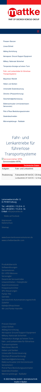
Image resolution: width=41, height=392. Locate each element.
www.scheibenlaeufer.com (13, 240)
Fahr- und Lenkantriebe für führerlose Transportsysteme (16, 72)
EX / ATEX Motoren (10, 273)
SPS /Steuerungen (9, 291)
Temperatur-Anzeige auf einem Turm (16, 66)
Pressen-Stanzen (9, 41)
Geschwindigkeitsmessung (12, 99)
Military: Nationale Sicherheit (13, 61)
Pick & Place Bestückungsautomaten (16, 111)
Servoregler (7, 276)
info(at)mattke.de (15, 211)
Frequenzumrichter (10, 288)
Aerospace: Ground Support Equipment (17, 56)
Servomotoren (8, 270)
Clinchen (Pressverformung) (13, 94)
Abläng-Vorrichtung (10, 51)
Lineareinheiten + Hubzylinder (14, 282)
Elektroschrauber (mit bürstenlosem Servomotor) (16, 105)
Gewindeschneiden (10, 116)
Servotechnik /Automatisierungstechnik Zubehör (19, 301)
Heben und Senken (10, 84)
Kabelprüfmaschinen (11, 305)
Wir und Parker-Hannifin (12, 308)
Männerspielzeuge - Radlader (14, 121)
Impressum (7, 220)
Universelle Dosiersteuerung (13, 89)
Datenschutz (7, 223)
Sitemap (5, 227)
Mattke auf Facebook (11, 216)
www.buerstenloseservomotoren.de (17, 237)
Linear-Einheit (8, 46)
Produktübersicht (9, 264)
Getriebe (5, 296)
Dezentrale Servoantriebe (13, 279)
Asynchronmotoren (10, 285)
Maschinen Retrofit (10, 79)
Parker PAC (6, 294)
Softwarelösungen (9, 267)
